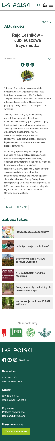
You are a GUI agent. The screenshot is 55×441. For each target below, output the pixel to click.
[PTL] (44, 333)
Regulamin (8, 408)
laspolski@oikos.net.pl (14, 400)
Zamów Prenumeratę (16, 431)
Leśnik (9, 207)
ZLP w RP (22, 207)
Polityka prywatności (13, 412)
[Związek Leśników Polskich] (30, 333)
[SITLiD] (16, 333)
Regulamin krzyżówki (13, 415)
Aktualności (14, 26)
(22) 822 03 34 (10, 396)
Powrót (45, 22)
